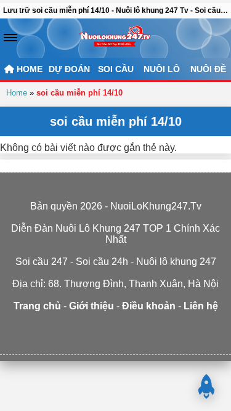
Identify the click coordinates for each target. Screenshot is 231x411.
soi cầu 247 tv (58, 330)
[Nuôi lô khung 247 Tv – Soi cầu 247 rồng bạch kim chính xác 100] (115, 38)
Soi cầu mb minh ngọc (173, 330)
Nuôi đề (208, 69)
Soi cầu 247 (210, 330)
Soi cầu (116, 69)
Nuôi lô (162, 69)
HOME (28, 69)
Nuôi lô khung (135, 330)
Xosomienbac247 (116, 341)
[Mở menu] (10, 37)
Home (16, 92)
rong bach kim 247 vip (97, 330)
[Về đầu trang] (206, 386)
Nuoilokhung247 (26, 330)
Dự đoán (69, 69)
